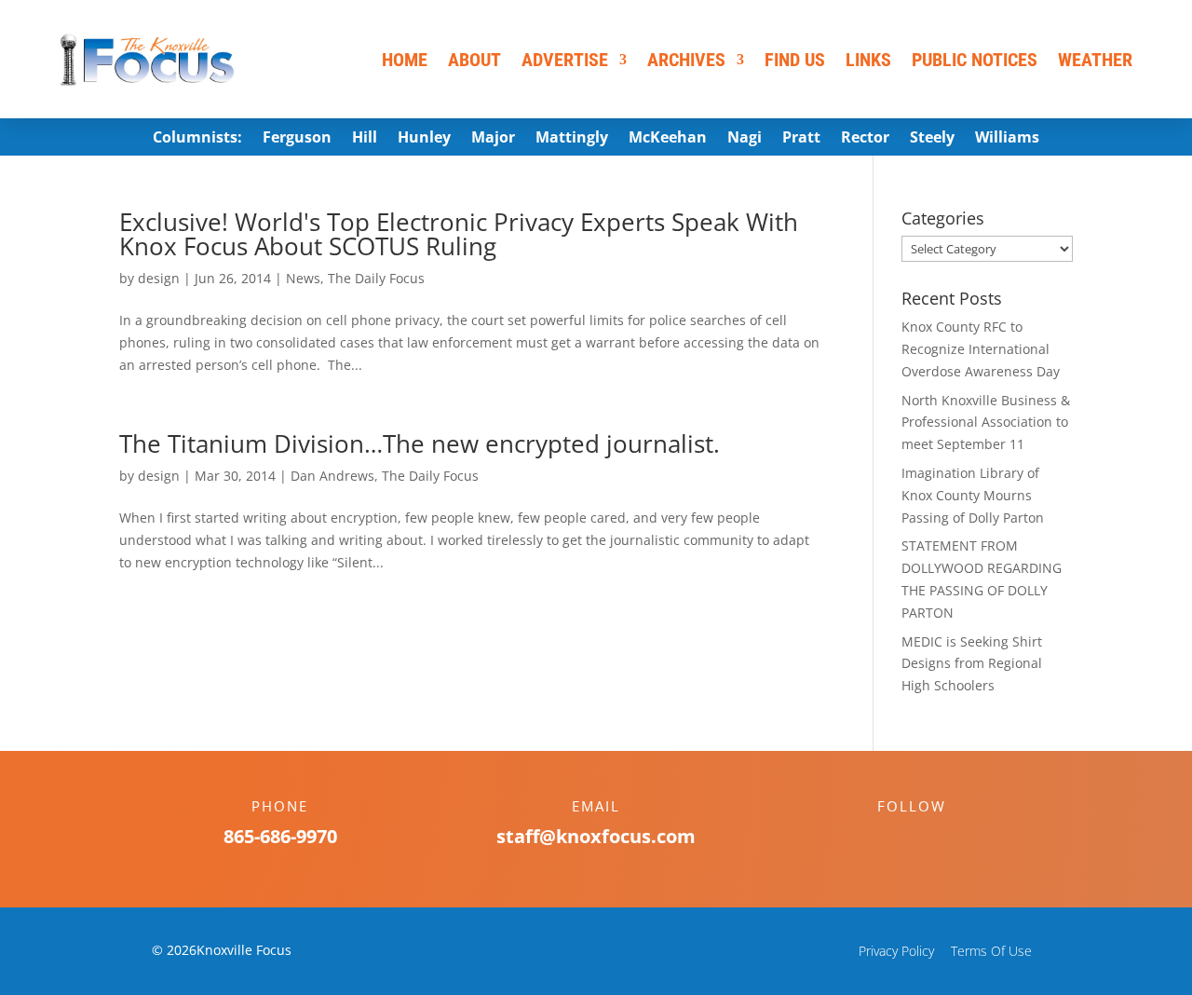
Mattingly (571, 138)
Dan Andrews (332, 475)
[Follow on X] (930, 838)
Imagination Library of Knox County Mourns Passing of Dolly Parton (972, 495)
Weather (1095, 59)
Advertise (565, 59)
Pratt (801, 138)
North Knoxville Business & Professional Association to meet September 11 (985, 422)
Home (404, 59)
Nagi (744, 138)
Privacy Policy (896, 951)
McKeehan (668, 138)
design (159, 278)
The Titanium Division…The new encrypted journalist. (419, 443)
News (303, 278)
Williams (1007, 138)
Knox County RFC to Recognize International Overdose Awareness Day (980, 349)
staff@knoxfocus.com (596, 836)
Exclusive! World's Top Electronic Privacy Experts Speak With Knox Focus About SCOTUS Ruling (458, 234)
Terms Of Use (991, 951)
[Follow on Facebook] (893, 838)
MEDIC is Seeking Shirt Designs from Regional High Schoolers (971, 664)
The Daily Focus (376, 278)
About (474, 59)
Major (493, 138)
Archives (686, 59)
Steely (932, 138)
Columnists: (197, 138)
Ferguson (297, 138)
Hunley (424, 138)
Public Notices (974, 59)
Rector (865, 138)
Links (868, 59)
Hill (364, 138)
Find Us (795, 59)
